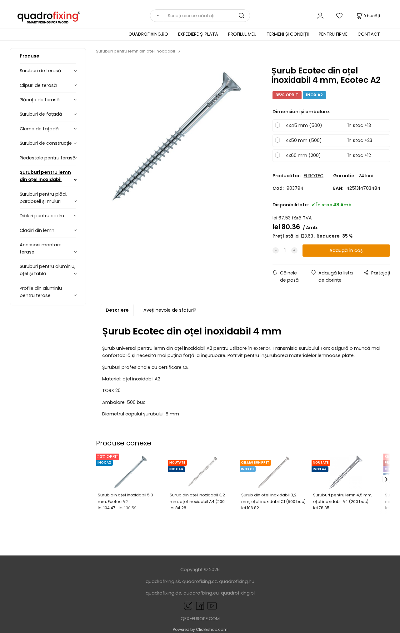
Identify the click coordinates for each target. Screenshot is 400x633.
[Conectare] (320, 15)
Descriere (117, 310)
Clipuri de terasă (38, 85)
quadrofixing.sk (163, 581)
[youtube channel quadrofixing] (212, 605)
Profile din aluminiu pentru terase (41, 292)
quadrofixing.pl (238, 593)
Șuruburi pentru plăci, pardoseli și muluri (43, 197)
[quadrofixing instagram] (188, 605)
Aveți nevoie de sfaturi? (169, 310)
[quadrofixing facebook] (199, 605)
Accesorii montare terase (41, 248)
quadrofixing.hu (236, 581)
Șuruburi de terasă (40, 71)
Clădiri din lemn (37, 230)
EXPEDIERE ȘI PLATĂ (198, 34)
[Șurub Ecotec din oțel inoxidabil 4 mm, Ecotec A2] (177, 136)
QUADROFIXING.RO (148, 34)
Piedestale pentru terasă (48, 158)
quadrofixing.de (163, 593)
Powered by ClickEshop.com (200, 629)
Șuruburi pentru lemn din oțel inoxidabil (45, 176)
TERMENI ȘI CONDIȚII (288, 34)
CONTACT (369, 34)
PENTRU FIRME (333, 34)
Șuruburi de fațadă (41, 114)
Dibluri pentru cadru (42, 216)
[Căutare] (157, 15)
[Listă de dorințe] (339, 15)
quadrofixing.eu (201, 593)
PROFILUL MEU (242, 34)
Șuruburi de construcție (46, 143)
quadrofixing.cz (199, 581)
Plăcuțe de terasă (40, 100)
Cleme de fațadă (39, 129)
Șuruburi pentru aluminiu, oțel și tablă (47, 270)
